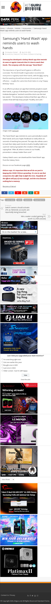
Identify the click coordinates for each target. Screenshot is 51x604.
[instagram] (37, 595)
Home (2, 28)
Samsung (15, 131)
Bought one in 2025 (10, 365)
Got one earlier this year (12, 362)
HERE (28, 165)
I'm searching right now (12, 359)
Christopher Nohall (11, 52)
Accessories (26, 28)
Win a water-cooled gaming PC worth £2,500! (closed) (33, 216)
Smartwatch (39, 200)
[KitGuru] (25, 6)
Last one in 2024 (9, 368)
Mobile (17, 28)
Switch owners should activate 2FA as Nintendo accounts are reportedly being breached (17, 208)
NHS (41, 75)
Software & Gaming (34, 54)
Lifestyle (10, 28)
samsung (28, 200)
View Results (25, 379)
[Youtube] (35, 595)
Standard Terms (43, 601)
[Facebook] (30, 595)
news (19, 200)
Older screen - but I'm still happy (15, 371)
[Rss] (28, 595)
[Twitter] (32, 595)
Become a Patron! (9, 186)
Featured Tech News (20, 54)
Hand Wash (10, 200)
